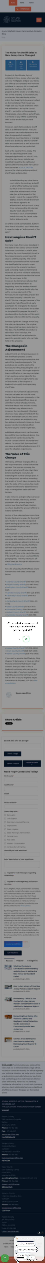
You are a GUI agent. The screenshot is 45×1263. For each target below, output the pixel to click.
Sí (26, 639)
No (19, 639)
